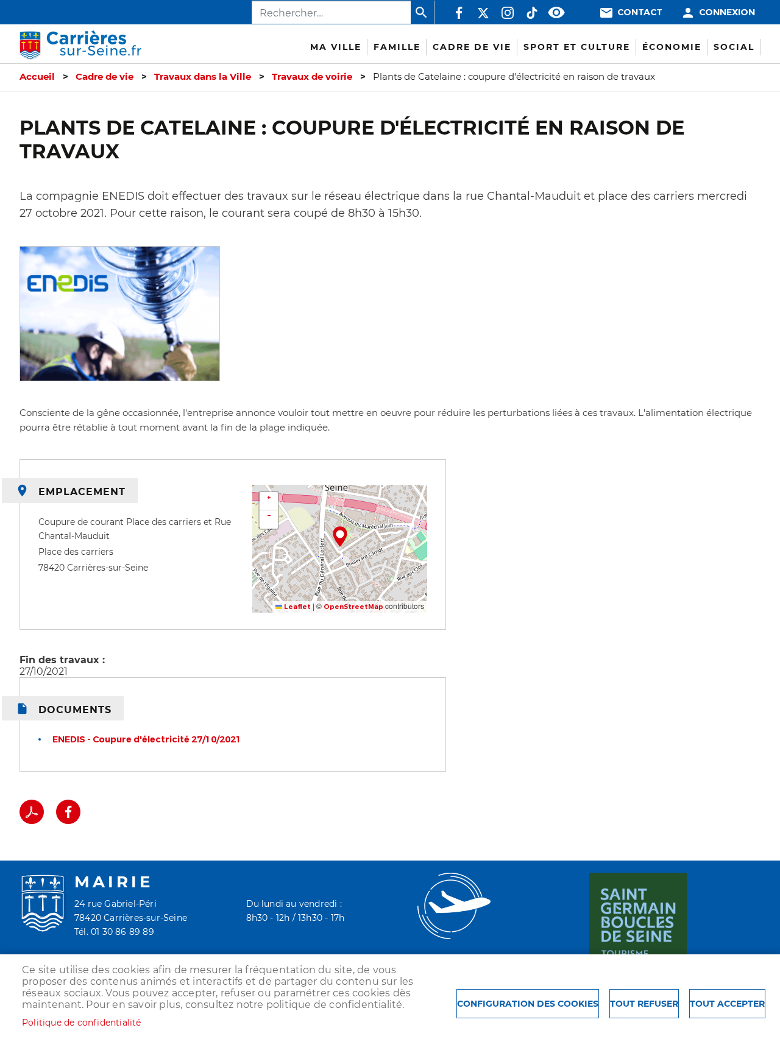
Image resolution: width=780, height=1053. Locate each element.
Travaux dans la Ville (202, 76)
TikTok (532, 13)
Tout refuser (644, 1004)
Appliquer (422, 12)
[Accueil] (80, 45)
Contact (639, 12)
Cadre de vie (104, 76)
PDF (32, 812)
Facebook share (68, 812)
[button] (340, 536)
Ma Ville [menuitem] (335, 46)
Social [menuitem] (734, 46)
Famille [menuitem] (397, 46)
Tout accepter (727, 1004)
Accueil (37, 76)
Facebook (459, 13)
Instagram (507, 13)
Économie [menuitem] (671, 46)
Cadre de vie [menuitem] (472, 46)
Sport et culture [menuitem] (576, 46)
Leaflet (296, 606)
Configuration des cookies (527, 1004)
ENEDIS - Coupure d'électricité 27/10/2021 (146, 739)
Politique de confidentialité (81, 1022)
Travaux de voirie (312, 76)
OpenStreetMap (353, 606)
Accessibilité (556, 13)
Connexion (727, 12)
